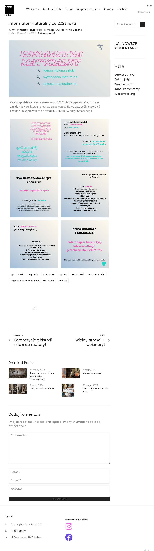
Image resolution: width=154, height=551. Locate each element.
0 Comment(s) (46, 33)
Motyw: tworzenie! (92, 373)
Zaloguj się (122, 79)
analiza (21, 274)
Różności (40, 29)
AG (13, 29)
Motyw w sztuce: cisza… (42, 388)
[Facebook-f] (145, 550)
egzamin (34, 274)
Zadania (77, 29)
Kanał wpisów (124, 84)
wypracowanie (96, 274)
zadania (62, 280)
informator (49, 274)
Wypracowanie (64, 29)
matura (62, 274)
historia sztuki (27, 29)
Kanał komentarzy (127, 89)
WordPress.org (125, 94)
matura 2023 (77, 274)
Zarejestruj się (124, 74)
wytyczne (48, 280)
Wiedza (51, 29)
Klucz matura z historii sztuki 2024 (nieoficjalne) (42, 376)
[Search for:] (127, 24)
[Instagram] (148, 550)
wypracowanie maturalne (25, 280)
